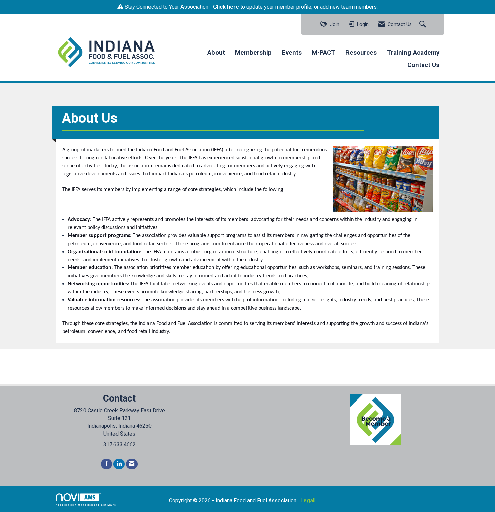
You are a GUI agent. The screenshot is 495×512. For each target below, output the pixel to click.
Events (292, 52)
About (216, 52)
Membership (253, 52)
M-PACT (323, 52)
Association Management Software (86, 504)
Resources (361, 52)
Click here (226, 7)
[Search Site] (423, 24)
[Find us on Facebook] (106, 464)
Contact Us (423, 65)
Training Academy (413, 52)
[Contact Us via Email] (132, 464)
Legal (307, 500)
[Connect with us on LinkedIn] (119, 464)
